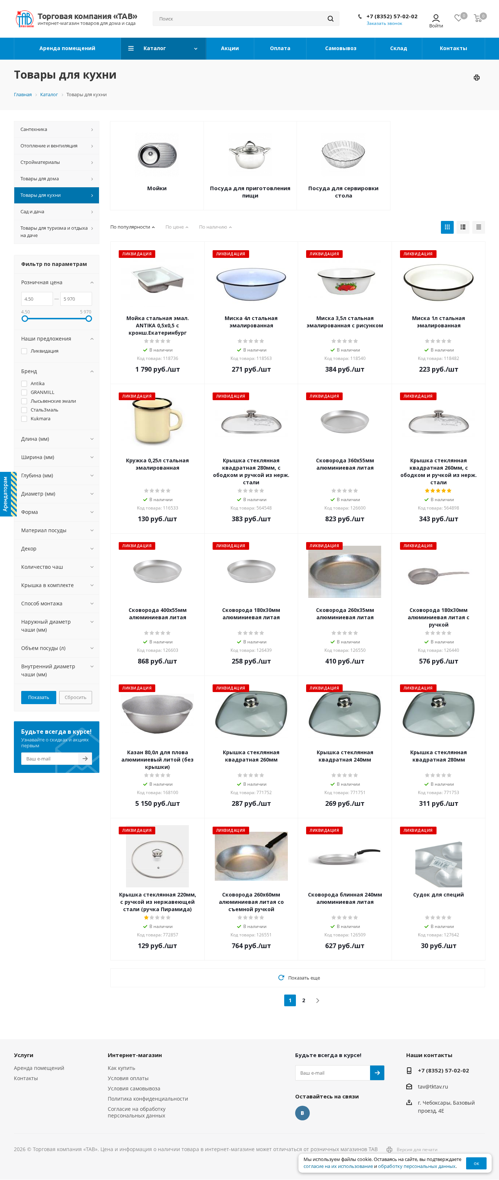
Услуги (23, 1055)
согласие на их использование (338, 1166)
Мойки (157, 188)
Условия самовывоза (134, 1088)
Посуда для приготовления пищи (250, 191)
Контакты (26, 1078)
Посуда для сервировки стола (343, 191)
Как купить (121, 1067)
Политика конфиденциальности (148, 1098)
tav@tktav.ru (433, 1086)
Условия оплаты (128, 1078)
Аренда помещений (39, 1067)
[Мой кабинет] (436, 19)
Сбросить (76, 697)
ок (476, 1163)
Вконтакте (302, 1113)
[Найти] (330, 18)
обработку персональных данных (417, 1166)
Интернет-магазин (135, 1055)
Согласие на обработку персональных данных (136, 1112)
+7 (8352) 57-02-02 (392, 16)
